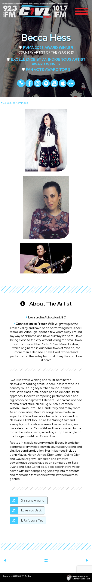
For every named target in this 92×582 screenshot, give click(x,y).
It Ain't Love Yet (31, 520)
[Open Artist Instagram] (38, 83)
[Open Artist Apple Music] (63, 83)
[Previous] (4, 560)
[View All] (46, 559)
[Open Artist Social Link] (71, 83)
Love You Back (31, 510)
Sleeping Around (32, 500)
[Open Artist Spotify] (46, 83)
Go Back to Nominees (15, 103)
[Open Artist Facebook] (29, 83)
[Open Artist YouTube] (54, 83)
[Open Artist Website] (21, 83)
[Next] (87, 560)
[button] (81, 11)
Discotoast (78, 577)
